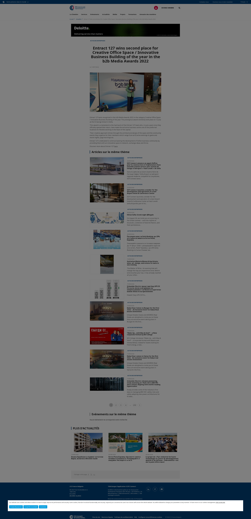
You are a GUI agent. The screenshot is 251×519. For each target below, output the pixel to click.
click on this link (220, 502)
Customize (43, 507)
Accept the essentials (31, 507)
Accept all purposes (16, 507)
